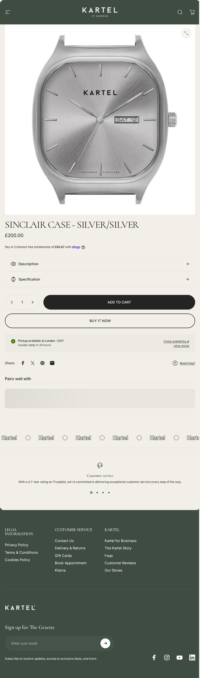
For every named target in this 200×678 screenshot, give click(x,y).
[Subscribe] (104, 640)
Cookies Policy (17, 556)
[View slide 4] (107, 489)
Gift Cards (62, 552)
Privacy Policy (16, 541)
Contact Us (63, 537)
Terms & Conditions (21, 549)
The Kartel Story (116, 544)
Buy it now (98, 317)
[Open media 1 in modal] (186, 33)
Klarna (59, 566)
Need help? (183, 359)
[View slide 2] (95, 489)
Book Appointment (70, 559)
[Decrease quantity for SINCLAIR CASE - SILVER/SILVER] (10, 299)
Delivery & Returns (69, 544)
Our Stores (112, 566)
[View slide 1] (89, 489)
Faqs (107, 552)
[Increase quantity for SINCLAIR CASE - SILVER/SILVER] (33, 299)
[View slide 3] (101, 489)
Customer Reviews (118, 559)
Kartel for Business (119, 537)
